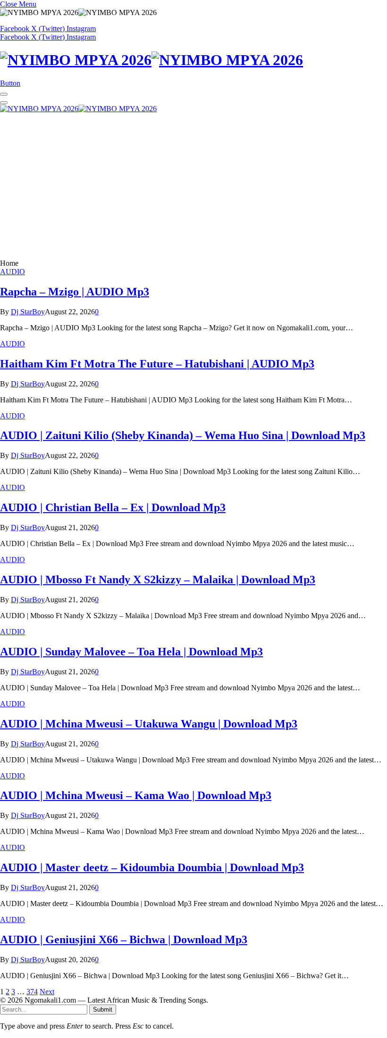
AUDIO (12, 272)
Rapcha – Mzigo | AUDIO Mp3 (74, 292)
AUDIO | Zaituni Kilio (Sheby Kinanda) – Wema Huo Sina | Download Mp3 (182, 435)
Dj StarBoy (28, 312)
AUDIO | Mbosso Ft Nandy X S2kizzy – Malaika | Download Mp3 (157, 579)
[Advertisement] (193, 188)
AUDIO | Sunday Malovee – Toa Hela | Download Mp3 (131, 652)
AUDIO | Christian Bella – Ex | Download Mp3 (113, 507)
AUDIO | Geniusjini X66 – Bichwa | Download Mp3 (123, 939)
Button (10, 83)
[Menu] (4, 94)
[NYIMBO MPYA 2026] (193, 60)
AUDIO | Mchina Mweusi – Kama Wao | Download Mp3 (135, 795)
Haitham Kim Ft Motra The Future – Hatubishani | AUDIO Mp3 (157, 364)
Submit (102, 1009)
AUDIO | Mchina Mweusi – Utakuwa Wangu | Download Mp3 (148, 724)
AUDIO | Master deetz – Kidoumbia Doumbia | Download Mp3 (152, 867)
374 (32, 992)
